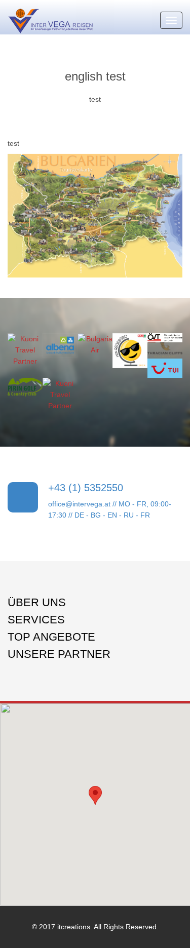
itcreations (73, 927)
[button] (95, 795)
